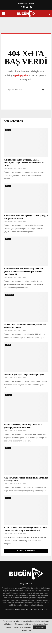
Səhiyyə (8, 395)
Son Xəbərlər (13, 121)
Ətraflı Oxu (26, 631)
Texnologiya (9, 294)
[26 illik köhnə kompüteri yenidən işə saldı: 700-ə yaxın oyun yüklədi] (26, 307)
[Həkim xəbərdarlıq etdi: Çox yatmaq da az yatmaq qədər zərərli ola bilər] (26, 407)
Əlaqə (31, 3)
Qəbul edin (39, 627)
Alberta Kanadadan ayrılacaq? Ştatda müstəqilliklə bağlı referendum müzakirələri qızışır (23, 163)
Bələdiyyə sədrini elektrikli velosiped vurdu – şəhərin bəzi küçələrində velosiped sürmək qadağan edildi (24, 271)
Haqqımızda (22, 3)
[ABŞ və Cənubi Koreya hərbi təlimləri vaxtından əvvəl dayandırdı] (26, 460)
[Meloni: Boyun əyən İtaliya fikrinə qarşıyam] (26, 357)
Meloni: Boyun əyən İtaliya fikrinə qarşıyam (24, 374)
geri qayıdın (21, 75)
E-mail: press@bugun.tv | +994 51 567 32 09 (31, 609)
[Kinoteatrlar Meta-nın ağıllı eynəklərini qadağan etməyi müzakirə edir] (26, 198)
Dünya (8, 130)
